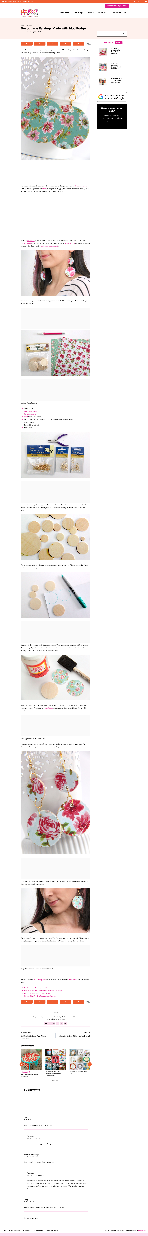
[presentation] (31, 1059)
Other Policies (39, 1230)
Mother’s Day (26, 243)
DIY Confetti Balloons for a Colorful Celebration (33, 1035)
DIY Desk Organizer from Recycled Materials (116, 50)
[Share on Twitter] (39, 44)
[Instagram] (134, 1)
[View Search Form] (125, 13)
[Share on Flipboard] (78, 44)
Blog (5, 1230)
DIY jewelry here (39, 979)
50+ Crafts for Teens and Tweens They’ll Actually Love (116, 66)
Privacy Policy (27, 1230)
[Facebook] (130, 1)
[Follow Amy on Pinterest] (65, 1023)
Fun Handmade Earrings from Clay (36, 988)
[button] (22, 1072)
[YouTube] (146, 1)
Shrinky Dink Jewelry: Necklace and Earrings (40, 996)
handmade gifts (69, 243)
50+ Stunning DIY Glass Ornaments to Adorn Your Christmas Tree (53, 1073)
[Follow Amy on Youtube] (57, 1023)
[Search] (123, 34)
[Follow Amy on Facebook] (46, 1023)
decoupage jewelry (81, 186)
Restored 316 (142, 1230)
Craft (26, 416)
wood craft (31, 240)
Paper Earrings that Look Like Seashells (38, 993)
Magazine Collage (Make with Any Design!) (74, 1034)
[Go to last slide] (21, 1064)
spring (44, 188)
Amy (27, 32)
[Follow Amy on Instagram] (53, 1023)
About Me (117, 13)
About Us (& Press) (14, 1230)
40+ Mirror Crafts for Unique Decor (78, 1072)
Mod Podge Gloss (30, 411)
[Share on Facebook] (27, 44)
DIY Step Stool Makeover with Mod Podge (30, 1075)
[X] (142, 1)
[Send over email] (65, 44)
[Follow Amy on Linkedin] (61, 1023)
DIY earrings (72, 979)
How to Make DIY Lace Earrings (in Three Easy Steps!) (43, 990)
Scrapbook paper (30, 414)
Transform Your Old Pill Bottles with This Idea (116, 80)
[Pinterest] (138, 1)
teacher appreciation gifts (49, 246)
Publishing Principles (52, 1230)
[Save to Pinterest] (52, 44)
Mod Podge (49, 708)
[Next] (90, 1064)
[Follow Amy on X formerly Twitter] (50, 1023)
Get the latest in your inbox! (117, 6)
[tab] (52, 1080)
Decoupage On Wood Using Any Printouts (21, 1)
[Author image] (22, 32)
